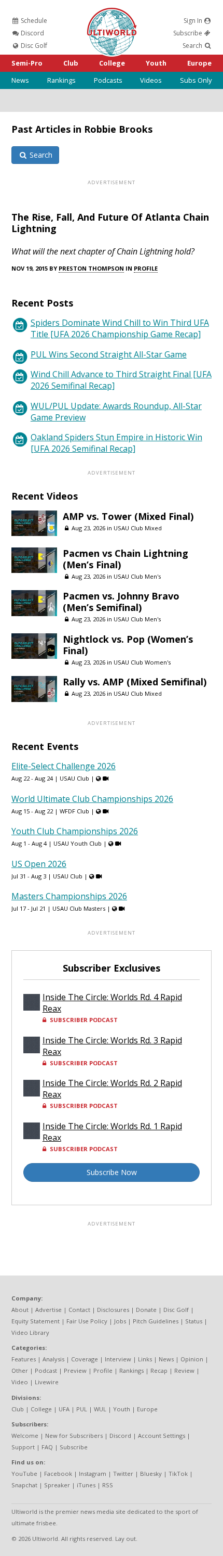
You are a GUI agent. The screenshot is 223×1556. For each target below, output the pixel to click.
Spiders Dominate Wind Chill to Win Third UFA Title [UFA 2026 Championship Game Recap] (120, 328)
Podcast (46, 1370)
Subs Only (196, 80)
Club (70, 63)
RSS (107, 1485)
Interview (118, 1359)
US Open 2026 (38, 864)
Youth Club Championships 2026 (74, 831)
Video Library (30, 1332)
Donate (146, 1309)
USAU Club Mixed (138, 528)
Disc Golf (33, 45)
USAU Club (74, 778)
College (112, 63)
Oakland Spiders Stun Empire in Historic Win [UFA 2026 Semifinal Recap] (116, 442)
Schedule (33, 20)
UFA (64, 1409)
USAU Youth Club (77, 843)
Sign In (194, 20)
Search (193, 45)
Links (145, 1359)
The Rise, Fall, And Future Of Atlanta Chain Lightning (110, 223)
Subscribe (188, 33)
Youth (156, 63)
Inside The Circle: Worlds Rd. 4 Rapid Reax (112, 1002)
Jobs (120, 1321)
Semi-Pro (27, 63)
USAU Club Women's (142, 662)
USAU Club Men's (137, 576)
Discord (31, 33)
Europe (199, 63)
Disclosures (113, 1309)
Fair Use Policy (86, 1321)
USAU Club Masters (78, 908)
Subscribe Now (112, 1172)
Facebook (58, 1473)
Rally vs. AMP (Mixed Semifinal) (134, 681)
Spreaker (57, 1485)
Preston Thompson (91, 268)
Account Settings (161, 1435)
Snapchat (24, 1485)
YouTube (24, 1473)
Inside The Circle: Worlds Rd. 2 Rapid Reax (112, 1088)
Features (23, 1359)
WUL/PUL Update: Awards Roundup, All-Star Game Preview (116, 411)
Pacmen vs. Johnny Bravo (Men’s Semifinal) (121, 602)
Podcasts (108, 80)
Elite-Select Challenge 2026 (63, 766)
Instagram (92, 1473)
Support (23, 1447)
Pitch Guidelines (155, 1321)
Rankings (61, 80)
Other (19, 1370)
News (20, 80)
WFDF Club (74, 811)
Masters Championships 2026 (69, 896)
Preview (75, 1370)
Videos (151, 80)
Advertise (48, 1309)
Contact (79, 1309)
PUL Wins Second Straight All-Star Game (109, 354)
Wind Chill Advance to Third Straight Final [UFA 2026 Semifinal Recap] (121, 379)
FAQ (47, 1447)
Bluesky (151, 1473)
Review (184, 1370)
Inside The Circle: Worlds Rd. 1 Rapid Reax (112, 1131)
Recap (159, 1370)
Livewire (47, 1382)
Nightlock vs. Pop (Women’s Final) (128, 645)
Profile (146, 268)
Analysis (53, 1359)
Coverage (84, 1359)
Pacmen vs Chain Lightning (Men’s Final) (125, 559)
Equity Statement (35, 1321)
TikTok (178, 1473)
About (20, 1309)
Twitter (123, 1473)
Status (193, 1321)
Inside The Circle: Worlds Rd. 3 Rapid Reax (112, 1046)
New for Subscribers (74, 1435)
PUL (81, 1409)
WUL (100, 1409)
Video (19, 1382)
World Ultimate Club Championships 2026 (92, 799)
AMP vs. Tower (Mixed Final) (128, 516)
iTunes (86, 1485)
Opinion (191, 1359)
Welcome (24, 1435)
